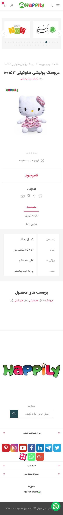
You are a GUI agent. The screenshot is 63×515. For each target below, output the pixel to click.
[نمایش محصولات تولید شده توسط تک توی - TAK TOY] (17, 29)
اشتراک (14, 414)
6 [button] (43, 42)
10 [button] (32, 42)
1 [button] (57, 42)
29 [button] (27, 45)
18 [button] (10, 42)
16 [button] (16, 42)
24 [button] (40, 45)
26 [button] (35, 45)
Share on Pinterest (28, 196)
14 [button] (21, 42)
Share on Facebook (34, 196)
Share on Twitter (40, 196)
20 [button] (5, 42)
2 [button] (54, 42)
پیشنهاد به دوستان (23, 196)
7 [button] (40, 42)
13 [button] (24, 42)
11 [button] (29, 42)
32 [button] (19, 45)
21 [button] (49, 45)
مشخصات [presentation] (31, 207)
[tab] (31, 207)
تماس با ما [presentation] (31, 224)
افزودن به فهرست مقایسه (29, 160)
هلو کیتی (18, 300)
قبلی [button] (59, 33)
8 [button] (37, 42)
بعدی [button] (4, 33)
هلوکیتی (33, 300)
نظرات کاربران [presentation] (31, 215)
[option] (45, 29)
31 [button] (22, 45)
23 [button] (43, 45)
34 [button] (14, 45)
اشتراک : (31, 189)
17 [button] (13, 42)
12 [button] (27, 42)
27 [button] (32, 45)
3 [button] (52, 42)
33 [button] (16, 45)
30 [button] (24, 45)
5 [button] (46, 42)
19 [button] (8, 42)
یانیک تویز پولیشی (29, 78)
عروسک (49, 300)
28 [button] (30, 45)
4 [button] (49, 42)
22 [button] (46, 45)
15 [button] (18, 42)
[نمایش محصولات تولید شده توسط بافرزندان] (45, 29)
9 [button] (35, 42)
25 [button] (38, 45)
